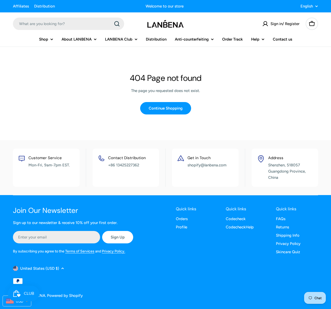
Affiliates (21, 6)
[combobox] (68, 24)
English (306, 6)
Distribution (44, 6)
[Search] (117, 24)
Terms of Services (79, 251)
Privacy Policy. (113, 251)
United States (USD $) (39, 268)
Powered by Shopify (65, 295)
